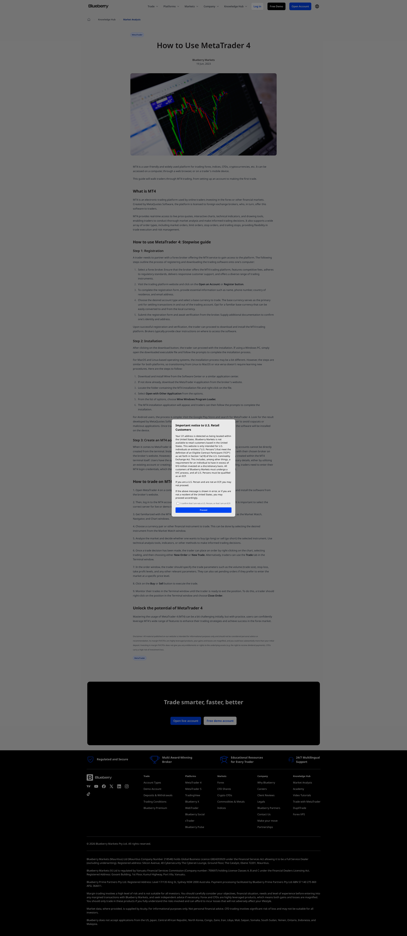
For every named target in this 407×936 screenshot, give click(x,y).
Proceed (203, 510)
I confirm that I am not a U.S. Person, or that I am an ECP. (205, 503)
